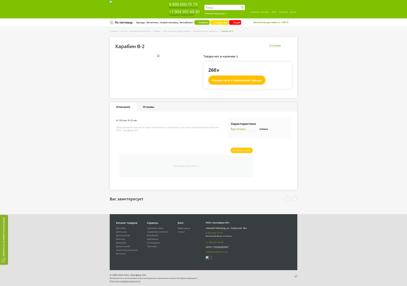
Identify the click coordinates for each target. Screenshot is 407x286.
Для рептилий (123, 246)
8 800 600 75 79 (183, 4)
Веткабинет (186, 22)
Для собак (121, 228)
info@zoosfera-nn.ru (217, 251)
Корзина (293, 12)
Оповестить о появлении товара (237, 80)
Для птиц (120, 239)
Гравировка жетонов (157, 231)
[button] (4, 240)
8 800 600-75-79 (214, 232)
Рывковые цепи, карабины (205, 31)
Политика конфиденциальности (125, 281)
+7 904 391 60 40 (184, 11)
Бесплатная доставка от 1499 (271, 22)
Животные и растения (127, 250)
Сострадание (153, 242)
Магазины (265, 12)
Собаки (156, 31)
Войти (274, 12)
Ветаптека (152, 22)
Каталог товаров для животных (135, 31)
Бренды (140, 22)
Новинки (204, 22)
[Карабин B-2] (158, 55)
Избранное (283, 12)
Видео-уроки (184, 228)
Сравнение (255, 12)
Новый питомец (169, 22)
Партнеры (152, 246)
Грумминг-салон (155, 228)
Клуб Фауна (152, 239)
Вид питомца (238, 128)
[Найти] (242, 7)
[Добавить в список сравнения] (198, 62)
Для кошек (121, 231)
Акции (236, 22)
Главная (114, 31)
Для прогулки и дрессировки (176, 31)
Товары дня (221, 22)
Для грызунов (123, 235)
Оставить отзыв (241, 150)
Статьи (181, 231)
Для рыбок (121, 242)
